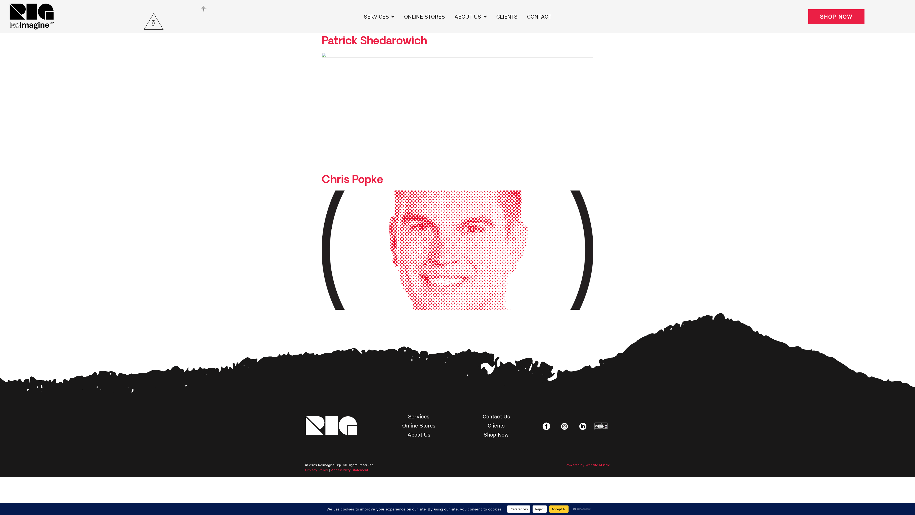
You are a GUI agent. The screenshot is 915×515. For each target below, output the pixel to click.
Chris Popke (352, 180)
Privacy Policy (316, 470)
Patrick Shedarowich (374, 41)
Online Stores (424, 16)
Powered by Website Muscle (587, 465)
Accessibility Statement (349, 470)
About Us (467, 16)
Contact (539, 16)
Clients (507, 16)
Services (376, 16)
